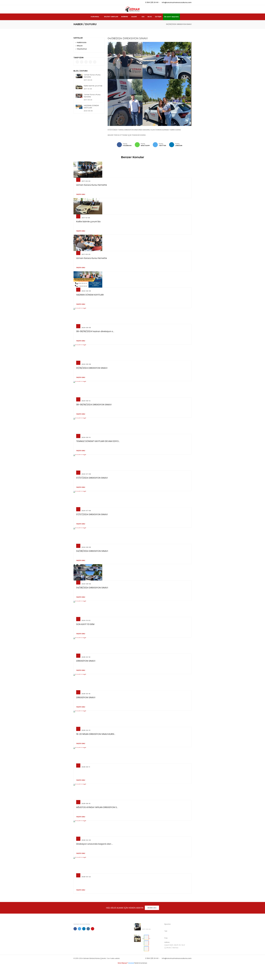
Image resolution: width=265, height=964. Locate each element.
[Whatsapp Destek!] (146, 948)
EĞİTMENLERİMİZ (111, 931)
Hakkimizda (81, 42)
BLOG (150, 16)
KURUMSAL (95, 16)
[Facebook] (119, 144)
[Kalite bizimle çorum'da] (79, 87)
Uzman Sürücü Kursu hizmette (91, 184)
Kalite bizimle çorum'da (93, 86)
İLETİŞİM (158, 16)
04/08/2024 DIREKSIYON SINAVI (92, 551)
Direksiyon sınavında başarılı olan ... (94, 843)
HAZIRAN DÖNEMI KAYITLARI (90, 294)
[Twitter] (155, 144)
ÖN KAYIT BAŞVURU (171, 17)
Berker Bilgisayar (123, 963)
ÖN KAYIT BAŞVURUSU (113, 924)
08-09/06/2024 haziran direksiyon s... (95, 331)
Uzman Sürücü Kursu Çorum (94, 958)
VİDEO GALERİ (110, 934)
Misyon (80, 46)
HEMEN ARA (151, 908)
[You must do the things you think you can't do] (137, 926)
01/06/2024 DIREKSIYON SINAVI (91, 368)
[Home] (162, 24)
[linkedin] (171, 144)
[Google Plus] (137, 144)
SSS (143, 16)
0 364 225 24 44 (151, 2)
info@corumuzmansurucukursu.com (177, 2)
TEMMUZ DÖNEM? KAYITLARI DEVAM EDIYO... (98, 441)
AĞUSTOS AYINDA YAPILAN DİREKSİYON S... (97, 807)
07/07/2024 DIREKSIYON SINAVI (92, 477)
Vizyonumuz (82, 49)
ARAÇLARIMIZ (110, 937)
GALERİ (134, 16)
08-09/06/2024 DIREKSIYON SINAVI (93, 404)
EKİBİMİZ (124, 16)
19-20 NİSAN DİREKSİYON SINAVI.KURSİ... (95, 734)
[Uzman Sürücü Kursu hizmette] (79, 76)
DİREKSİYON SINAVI (85, 660)
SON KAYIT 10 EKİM (85, 624)
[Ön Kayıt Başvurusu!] (146, 937)
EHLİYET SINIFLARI (111, 16)
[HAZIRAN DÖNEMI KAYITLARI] (79, 107)
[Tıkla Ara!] (146, 943)
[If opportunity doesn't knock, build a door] (132, 169)
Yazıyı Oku (81, 194)
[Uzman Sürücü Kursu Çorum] (132, 9)
